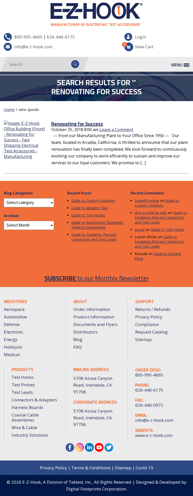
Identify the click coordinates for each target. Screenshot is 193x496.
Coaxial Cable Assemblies (25, 417)
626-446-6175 (61, 37)
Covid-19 (144, 468)
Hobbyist (13, 347)
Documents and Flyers (95, 324)
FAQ (77, 347)
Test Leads (22, 392)
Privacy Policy (148, 317)
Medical (12, 354)
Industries (15, 302)
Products (22, 369)
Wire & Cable (24, 427)
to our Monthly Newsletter (96, 278)
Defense (12, 324)
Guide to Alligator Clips (89, 207)
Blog (77, 339)
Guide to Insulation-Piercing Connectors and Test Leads (93, 237)
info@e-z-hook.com (33, 47)
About (80, 302)
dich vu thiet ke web (151, 212)
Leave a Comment (116, 129)
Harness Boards (27, 407)
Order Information (91, 309)
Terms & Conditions (91, 468)
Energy (11, 339)
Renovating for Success (77, 123)
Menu (176, 65)
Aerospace (14, 309)
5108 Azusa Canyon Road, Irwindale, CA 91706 (92, 417)
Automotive (15, 317)
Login (140, 37)
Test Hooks (23, 377)
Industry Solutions (30, 435)
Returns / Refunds (152, 309)
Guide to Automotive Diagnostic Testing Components (97, 225)
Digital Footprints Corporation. (96, 489)
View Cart (139, 46)
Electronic (13, 332)
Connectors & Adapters (34, 400)
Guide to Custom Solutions (93, 200)
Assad (139, 229)
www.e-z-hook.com (154, 435)
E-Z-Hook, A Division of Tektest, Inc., (57, 482)
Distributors (85, 332)
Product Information (93, 317)
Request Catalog (151, 332)
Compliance (147, 324)
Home (9, 109)
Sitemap (143, 339)
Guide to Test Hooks (88, 215)
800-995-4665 (28, 37)
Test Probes (23, 385)
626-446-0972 (149, 405)
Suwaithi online (147, 200)
